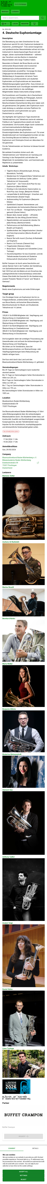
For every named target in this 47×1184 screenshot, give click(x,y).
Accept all (23, 1171)
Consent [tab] (11, 1148)
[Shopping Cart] (34, 24)
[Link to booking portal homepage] (6, 4)
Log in (15, 24)
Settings (23, 1175)
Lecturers (15, 11)
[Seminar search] (42, 18)
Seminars (5, 11)
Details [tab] (35, 1148)
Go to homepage (20, 4)
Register (24, 24)
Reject (23, 1179)
